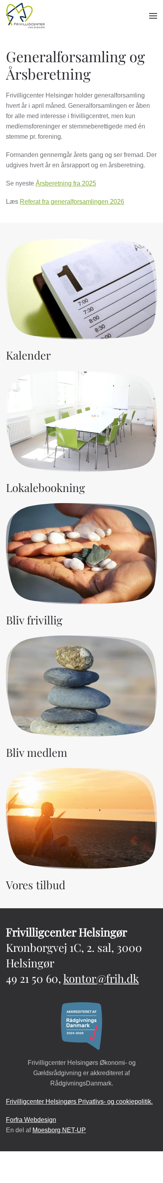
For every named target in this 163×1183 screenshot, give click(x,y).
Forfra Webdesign (31, 1119)
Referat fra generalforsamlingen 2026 (72, 201)
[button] (153, 16)
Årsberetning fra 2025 (66, 183)
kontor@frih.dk (101, 978)
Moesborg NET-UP (59, 1130)
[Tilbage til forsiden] (25, 16)
